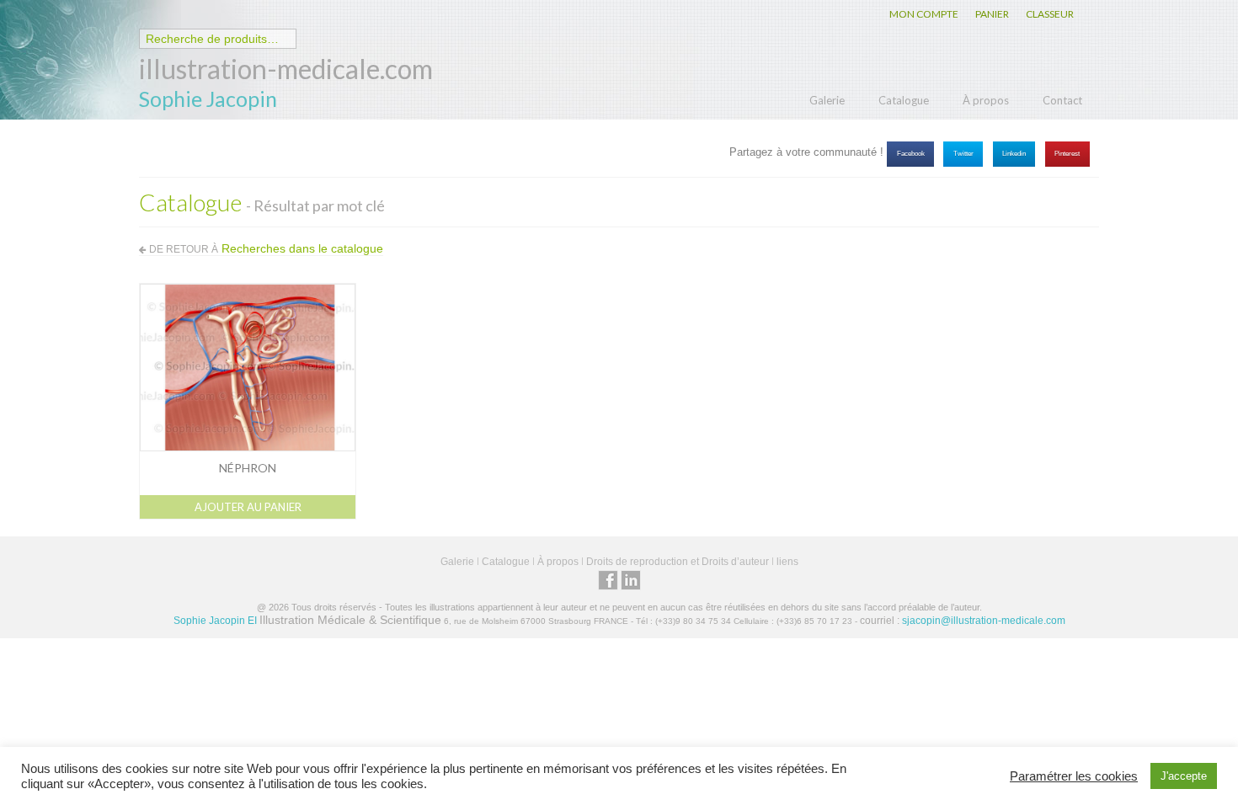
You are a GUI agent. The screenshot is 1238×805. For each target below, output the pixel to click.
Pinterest (1067, 153)
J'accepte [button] (1184, 776)
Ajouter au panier (248, 507)
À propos (986, 100)
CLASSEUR (1050, 14)
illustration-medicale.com (286, 68)
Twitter (963, 153)
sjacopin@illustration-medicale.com (983, 620)
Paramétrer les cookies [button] (1074, 776)
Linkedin (1014, 153)
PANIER (992, 14)
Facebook (911, 153)
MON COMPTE (923, 14)
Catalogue (903, 100)
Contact (1062, 100)
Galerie (827, 100)
